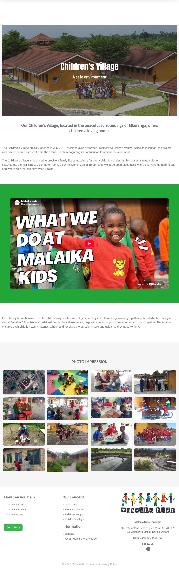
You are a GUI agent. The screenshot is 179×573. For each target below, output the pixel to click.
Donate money (15, 514)
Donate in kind (15, 504)
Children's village (74, 519)
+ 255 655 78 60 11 (164, 528)
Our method (71, 504)
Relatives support (74, 514)
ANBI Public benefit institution (81, 538)
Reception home (74, 509)
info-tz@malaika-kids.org (135, 528)
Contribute (13, 527)
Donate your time (16, 509)
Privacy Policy (109, 564)
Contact (69, 533)
